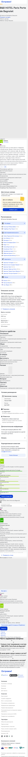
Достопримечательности (11, 232)
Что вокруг (7, 223)
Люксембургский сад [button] (8, 247)
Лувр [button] (4, 244)
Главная (3, 632)
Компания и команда (6, 683)
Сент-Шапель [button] (6, 238)
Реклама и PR (4, 733)
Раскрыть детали (5, 525)
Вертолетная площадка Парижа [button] (11, 264)
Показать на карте (5, 17)
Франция (3, 633)
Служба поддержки (6, 698)
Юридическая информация (8, 705)
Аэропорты (7, 259)
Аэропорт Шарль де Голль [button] (9, 269)
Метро (6, 277)
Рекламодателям (5, 731)
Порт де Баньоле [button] (7, 282)
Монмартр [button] (6, 240)
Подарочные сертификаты (8, 716)
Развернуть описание (9, 309)
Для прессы (4, 690)
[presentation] (13, 505)
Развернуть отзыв (8, 555)
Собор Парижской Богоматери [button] (11, 236)
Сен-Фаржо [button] (6, 285)
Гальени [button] (5, 280)
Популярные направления (7, 703)
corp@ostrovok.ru (6, 451)
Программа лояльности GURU (8, 714)
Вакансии (3, 688)
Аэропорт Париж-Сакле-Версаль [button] (11, 271)
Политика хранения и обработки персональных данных (13, 753)
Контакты (3, 686)
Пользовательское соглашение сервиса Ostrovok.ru (11, 710)
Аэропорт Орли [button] (7, 267)
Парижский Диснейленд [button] (9, 255)
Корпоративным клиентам (8, 726)
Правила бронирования (7, 707)
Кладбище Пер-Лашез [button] (9, 229)
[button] (13, 29)
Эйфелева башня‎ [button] (7, 253)
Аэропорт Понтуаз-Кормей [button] (10, 273)
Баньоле (3, 635)
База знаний (4, 696)
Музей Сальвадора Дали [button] (9, 242)
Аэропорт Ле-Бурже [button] (8, 262)
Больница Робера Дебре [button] (9, 226)
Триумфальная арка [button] (8, 251)
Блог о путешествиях (6, 700)
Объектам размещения (7, 722)
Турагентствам (4, 724)
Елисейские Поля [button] (7, 249)
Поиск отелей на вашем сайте (8, 728)
